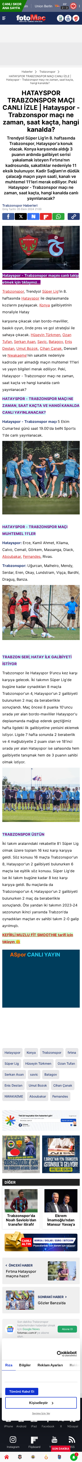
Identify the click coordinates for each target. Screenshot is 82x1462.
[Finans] (41, 1241)
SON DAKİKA (60, 1448)
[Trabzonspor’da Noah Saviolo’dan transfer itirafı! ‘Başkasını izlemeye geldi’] (21, 1200)
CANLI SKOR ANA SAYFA (11, 6)
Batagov (56, 341)
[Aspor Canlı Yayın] (60, 18)
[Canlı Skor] (68, 18)
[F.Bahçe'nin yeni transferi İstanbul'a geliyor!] (61, 1154)
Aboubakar (11, 556)
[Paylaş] (74, 216)
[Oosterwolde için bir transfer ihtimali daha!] (21, 1154)
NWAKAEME (14, 1096)
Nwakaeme (17, 355)
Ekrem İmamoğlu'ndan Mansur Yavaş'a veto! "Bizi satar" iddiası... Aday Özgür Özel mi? (61, 1227)
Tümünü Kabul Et (21, 1391)
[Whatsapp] (58, 216)
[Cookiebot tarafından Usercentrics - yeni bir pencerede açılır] (58, 1354)
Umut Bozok (27, 348)
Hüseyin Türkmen (45, 334)
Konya (44, 305)
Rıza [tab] (8, 1365)
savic (34, 1074)
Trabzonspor (47, 71)
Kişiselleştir (38, 1403)
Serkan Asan (24, 341)
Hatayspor (30, 298)
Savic (42, 341)
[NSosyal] (33, 216)
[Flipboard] (46, 216)
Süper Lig (50, 291)
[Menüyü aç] (3, 18)
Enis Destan (13, 1085)
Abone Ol (67, 1329)
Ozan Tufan (66, 1063)
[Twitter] (21, 216)
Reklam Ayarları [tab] (50, 1365)
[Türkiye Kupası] (75, 18)
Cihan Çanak (51, 348)
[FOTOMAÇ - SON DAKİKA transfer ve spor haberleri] (31, 18)
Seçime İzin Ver (41, 1413)
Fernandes (32, 556)
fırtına (72, 1052)
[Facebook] (8, 216)
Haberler (27, 71)
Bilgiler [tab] (25, 1365)
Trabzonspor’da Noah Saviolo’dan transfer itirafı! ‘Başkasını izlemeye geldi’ (21, 1224)
